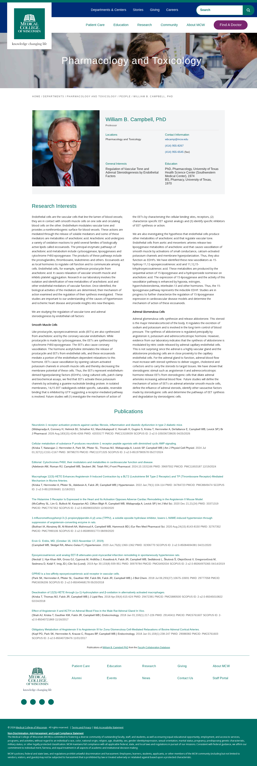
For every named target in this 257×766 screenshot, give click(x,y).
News (146, 678)
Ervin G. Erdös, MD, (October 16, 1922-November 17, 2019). (68, 540)
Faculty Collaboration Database (154, 647)
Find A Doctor (231, 25)
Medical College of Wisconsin (31, 727)
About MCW (196, 25)
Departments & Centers (108, 10)
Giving (155, 10)
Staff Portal (220, 678)
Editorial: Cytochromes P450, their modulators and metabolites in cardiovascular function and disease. (92, 462)
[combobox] (219, 10)
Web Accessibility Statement (108, 727)
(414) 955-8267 (174, 145)
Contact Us (185, 678)
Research (144, 25)
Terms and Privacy (81, 727)
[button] (248, 10)
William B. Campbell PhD (115, 647)
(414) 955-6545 (174, 151)
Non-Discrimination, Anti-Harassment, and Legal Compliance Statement (46, 733)
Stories (138, 10)
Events (112, 678)
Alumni (77, 678)
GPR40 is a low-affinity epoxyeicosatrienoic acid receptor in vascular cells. (76, 573)
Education (120, 25)
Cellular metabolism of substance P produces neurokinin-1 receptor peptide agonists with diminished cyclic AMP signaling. (104, 443)
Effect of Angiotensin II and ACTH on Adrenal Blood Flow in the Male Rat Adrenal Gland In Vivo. (88, 610)
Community (169, 25)
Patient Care (95, 25)
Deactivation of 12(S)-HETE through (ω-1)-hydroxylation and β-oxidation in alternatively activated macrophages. (98, 592)
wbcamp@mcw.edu (176, 139)
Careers (172, 10)
